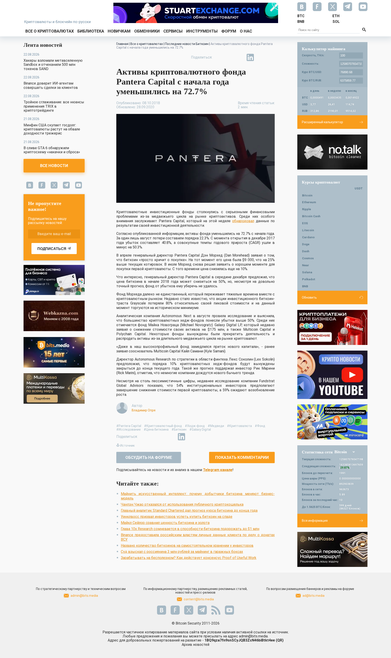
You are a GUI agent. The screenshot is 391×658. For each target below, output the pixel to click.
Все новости (54, 165)
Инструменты (202, 31)
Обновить (309, 297)
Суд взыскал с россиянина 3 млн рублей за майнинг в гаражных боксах (182, 552)
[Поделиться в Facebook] (219, 57)
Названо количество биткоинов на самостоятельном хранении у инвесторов (187, 545)
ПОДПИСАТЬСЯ (51, 249)
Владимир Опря (143, 410)
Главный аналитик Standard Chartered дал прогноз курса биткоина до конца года (189, 510)
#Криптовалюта (239, 426)
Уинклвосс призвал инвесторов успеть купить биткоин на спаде (176, 516)
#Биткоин (179, 429)
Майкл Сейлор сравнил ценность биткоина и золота (165, 523)
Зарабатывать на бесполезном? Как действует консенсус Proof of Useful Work (188, 558)
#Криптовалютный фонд (163, 426)
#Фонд (260, 426)
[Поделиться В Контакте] (260, 57)
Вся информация (315, 520)
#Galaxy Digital (200, 429)
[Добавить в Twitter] (229, 57)
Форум (228, 31)
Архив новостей (195, 644)
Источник (127, 445)
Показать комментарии (242, 457)
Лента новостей (43, 45)
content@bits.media (199, 599)
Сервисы (173, 31)
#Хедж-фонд (195, 426)
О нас (246, 31)
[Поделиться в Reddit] (271, 57)
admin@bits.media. (253, 636)
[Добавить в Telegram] (239, 57)
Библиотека (90, 31)
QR (279, 640)
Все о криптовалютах (49, 31)
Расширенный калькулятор (322, 122)
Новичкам (119, 31)
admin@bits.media (84, 595)
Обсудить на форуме (148, 457)
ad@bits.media (313, 595)
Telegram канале (217, 470)
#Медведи (216, 426)
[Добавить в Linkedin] (250, 57)
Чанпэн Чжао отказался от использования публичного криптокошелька (182, 504)
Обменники (147, 31)
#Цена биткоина (156, 429)
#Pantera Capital (128, 426)
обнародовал (243, 221)
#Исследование (128, 429)
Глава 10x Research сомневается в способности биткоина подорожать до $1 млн (190, 529)
